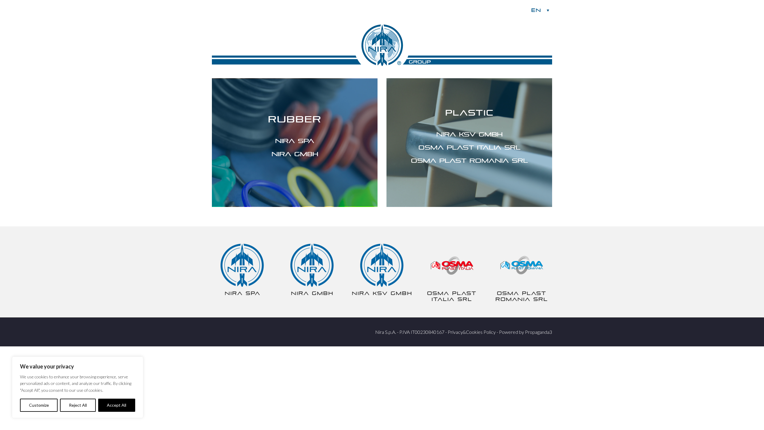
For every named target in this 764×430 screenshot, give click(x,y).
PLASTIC (469, 113)
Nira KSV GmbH (469, 134)
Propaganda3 (538, 332)
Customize (39, 405)
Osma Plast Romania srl (469, 160)
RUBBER (294, 119)
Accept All (116, 405)
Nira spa (294, 141)
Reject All (78, 405)
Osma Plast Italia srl (469, 147)
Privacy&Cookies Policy (472, 332)
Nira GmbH (295, 154)
